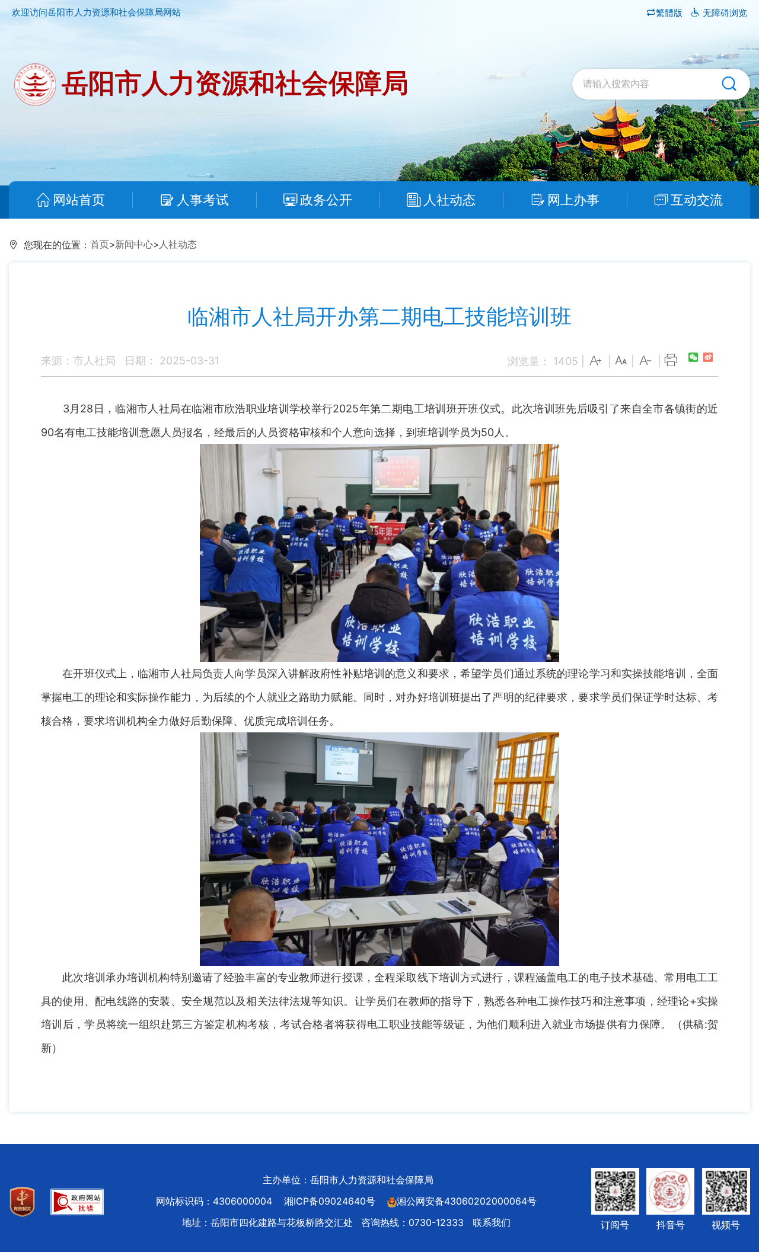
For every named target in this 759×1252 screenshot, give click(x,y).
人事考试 (203, 199)
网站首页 (79, 199)
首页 (99, 244)
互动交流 (697, 199)
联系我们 (492, 1222)
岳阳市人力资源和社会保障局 (232, 82)
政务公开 (326, 199)
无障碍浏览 (723, 12)
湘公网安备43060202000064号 (467, 1201)
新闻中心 (134, 244)
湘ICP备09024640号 (329, 1201)
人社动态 (449, 199)
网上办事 (573, 199)
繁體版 (670, 12)
